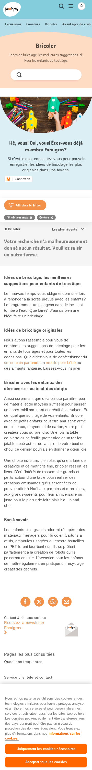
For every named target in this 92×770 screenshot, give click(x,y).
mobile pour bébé (61, 362)
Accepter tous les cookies (46, 762)
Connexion (22, 179)
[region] (46, 727)
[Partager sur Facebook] (25, 602)
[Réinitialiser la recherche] (73, 75)
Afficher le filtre (28, 205)
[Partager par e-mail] (66, 602)
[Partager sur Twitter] (39, 602)
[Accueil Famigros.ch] (12, 9)
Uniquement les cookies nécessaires (46, 749)
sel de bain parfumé (21, 362)
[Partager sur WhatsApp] (53, 602)
